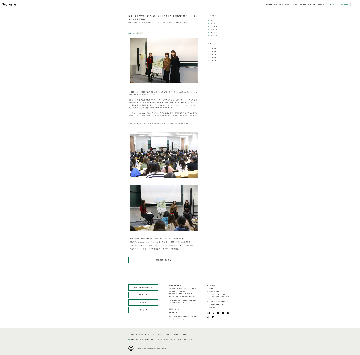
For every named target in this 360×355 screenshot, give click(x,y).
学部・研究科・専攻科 (281, 4)
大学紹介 (269, 4)
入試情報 (294, 4)
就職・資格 (312, 4)
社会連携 (321, 4)
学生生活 (303, 4)
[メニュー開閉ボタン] (355, 4)
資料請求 (333, 4)
